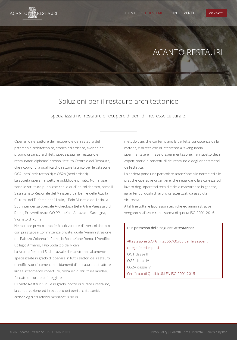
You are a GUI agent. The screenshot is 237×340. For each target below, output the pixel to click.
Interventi (183, 13)
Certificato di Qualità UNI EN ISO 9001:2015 (161, 273)
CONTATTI (216, 13)
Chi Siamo (154, 13)
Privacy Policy (158, 332)
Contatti (175, 332)
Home (130, 13)
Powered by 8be (216, 332)
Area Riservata (193, 332)
